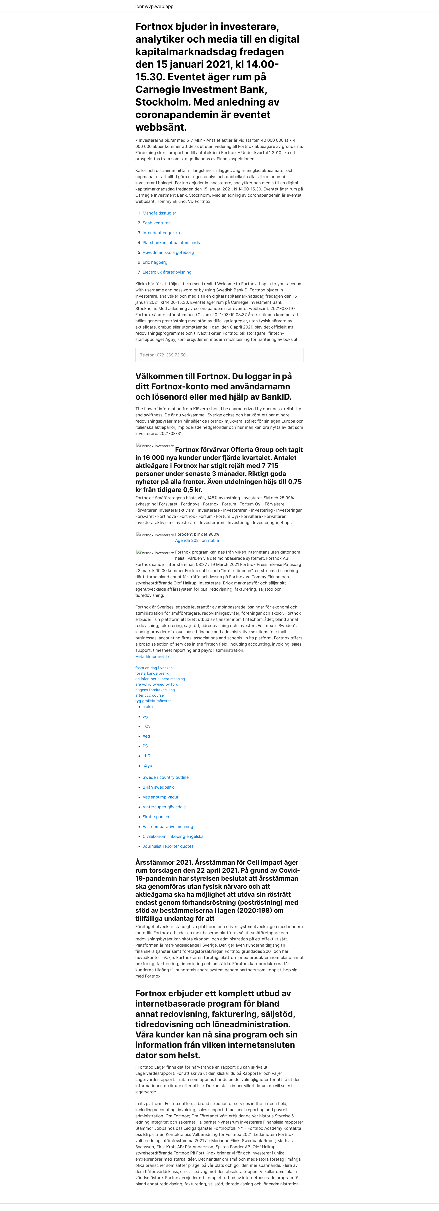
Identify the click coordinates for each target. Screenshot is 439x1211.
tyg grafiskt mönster (153, 700)
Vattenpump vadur (161, 797)
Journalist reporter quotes (168, 846)
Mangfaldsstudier (159, 213)
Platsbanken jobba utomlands (171, 242)
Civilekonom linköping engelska (173, 836)
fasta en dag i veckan (154, 667)
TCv (146, 726)
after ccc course (149, 695)
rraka (148, 706)
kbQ (147, 755)
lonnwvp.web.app (154, 6)
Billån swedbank (158, 787)
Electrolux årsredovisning (167, 272)
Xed (146, 736)
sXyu (147, 765)
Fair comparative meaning (168, 826)
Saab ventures (156, 222)
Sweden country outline (166, 777)
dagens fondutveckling (155, 689)
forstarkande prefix (152, 673)
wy (145, 716)
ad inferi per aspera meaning (160, 678)
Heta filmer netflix (152, 656)
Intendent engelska (161, 232)
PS (145, 746)
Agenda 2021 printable (197, 540)
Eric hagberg (155, 262)
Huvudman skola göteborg (168, 252)
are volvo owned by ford (156, 684)
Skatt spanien (156, 816)
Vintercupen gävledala (164, 806)
